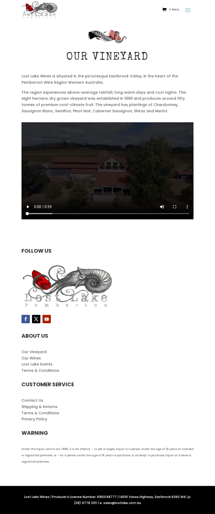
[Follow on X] (36, 319)
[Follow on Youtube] (46, 319)
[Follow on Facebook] (26, 319)
